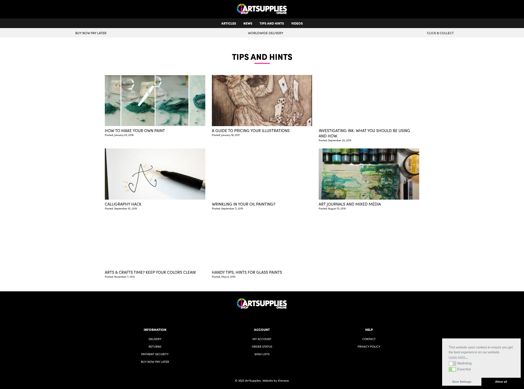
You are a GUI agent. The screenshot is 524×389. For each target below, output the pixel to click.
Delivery (155, 339)
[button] (452, 363)
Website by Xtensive (275, 380)
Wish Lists (262, 354)
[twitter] (262, 315)
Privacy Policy (369, 346)
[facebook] (258, 315)
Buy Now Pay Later (155, 362)
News (247, 23)
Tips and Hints (272, 23)
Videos (297, 23)
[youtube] (265, 315)
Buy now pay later (90, 33)
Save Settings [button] (461, 381)
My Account (261, 339)
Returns (155, 346)
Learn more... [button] (458, 357)
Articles (228, 23)
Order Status (262, 346)
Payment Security (155, 354)
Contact (369, 339)
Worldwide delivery (265, 33)
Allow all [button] (501, 381)
